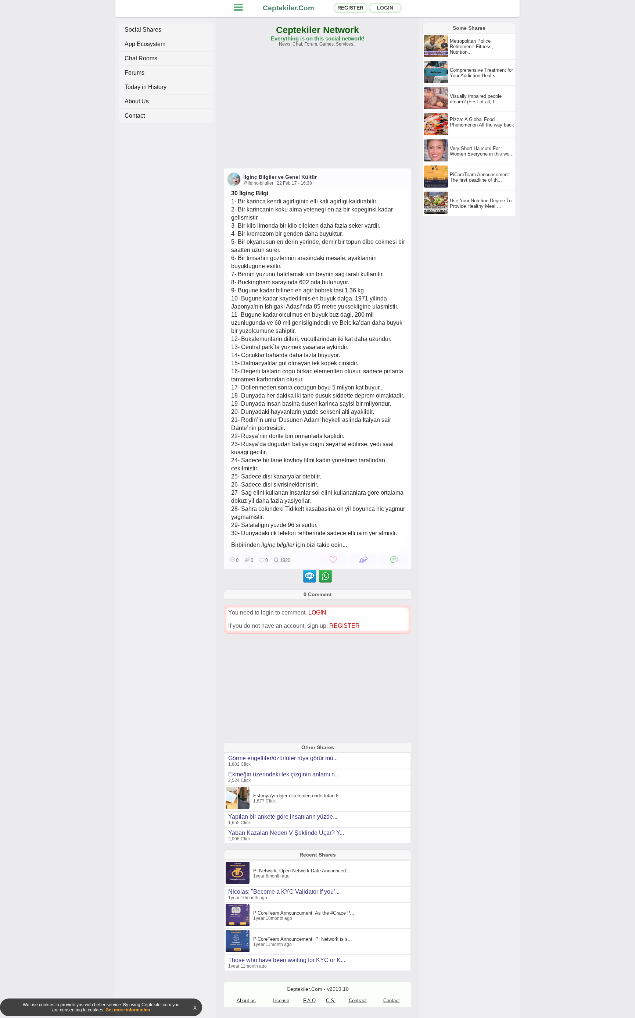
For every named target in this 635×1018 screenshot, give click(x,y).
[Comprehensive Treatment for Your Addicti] (437, 81)
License (281, 1000)
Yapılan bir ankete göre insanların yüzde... (282, 817)
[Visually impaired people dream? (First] (437, 107)
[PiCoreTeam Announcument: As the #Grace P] (238, 924)
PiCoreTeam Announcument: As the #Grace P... (303, 913)
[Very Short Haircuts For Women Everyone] (437, 160)
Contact (135, 116)
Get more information (127, 1009)
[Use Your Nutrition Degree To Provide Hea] (437, 212)
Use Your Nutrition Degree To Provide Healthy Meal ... (481, 203)
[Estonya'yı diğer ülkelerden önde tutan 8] (238, 807)
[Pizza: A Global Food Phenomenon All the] (437, 133)
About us (246, 1000)
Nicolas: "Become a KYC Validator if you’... (284, 892)
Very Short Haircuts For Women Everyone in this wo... (482, 151)
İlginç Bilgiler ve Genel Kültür (280, 177)
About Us (137, 101)
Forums (134, 73)
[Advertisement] (317, 111)
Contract (358, 1000)
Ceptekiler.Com (288, 8)
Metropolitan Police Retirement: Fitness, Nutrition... (471, 46)
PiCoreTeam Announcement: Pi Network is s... (302, 939)
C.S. (331, 1000)
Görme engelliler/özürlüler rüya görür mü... (283, 758)
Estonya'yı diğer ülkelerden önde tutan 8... (298, 795)
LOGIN (385, 8)
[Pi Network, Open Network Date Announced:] (238, 882)
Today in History (145, 87)
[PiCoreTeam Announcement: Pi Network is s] (238, 950)
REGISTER (350, 8)
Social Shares (143, 29)
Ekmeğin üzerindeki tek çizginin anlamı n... (283, 774)
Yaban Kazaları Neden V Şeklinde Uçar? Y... (286, 833)
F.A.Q (309, 1000)
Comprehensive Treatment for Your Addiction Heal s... (481, 72)
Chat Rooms (141, 58)
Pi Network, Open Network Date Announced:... (302, 870)
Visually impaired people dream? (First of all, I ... (476, 98)
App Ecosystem (145, 44)
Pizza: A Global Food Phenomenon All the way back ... (482, 125)
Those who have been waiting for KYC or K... (286, 960)
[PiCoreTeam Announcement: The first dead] (437, 186)
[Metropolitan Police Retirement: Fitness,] (437, 55)
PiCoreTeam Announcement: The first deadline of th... (480, 177)
